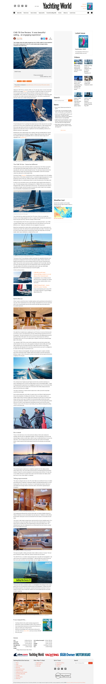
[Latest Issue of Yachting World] (90, 6)
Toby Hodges (19, 38)
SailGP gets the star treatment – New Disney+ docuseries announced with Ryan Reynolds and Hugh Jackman (63, 121)
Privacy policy (76, 682)
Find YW (84, 8)
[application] (32, 572)
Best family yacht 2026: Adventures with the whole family (78, 68)
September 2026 (80, 49)
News (56, 105)
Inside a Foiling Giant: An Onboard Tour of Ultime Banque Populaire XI (88, 69)
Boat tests (19, 81)
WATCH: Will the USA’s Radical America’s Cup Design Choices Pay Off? (88, 102)
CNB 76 (25, 91)
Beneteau (24, 175)
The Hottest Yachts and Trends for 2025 (88, 83)
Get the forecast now (58, 218)
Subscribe (84, 4)
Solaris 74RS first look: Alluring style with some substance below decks (77, 102)
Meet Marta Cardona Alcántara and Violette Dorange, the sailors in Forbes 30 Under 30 (63, 126)
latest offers (26, 630)
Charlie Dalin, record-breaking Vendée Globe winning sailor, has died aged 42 (63, 111)
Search (70, 100)
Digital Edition (83, 6)
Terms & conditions (70, 682)
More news (63, 130)
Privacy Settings (82, 682)
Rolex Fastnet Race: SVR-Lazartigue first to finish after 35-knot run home (78, 85)
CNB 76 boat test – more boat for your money (41, 286)
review (24, 81)
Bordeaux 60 (23, 137)
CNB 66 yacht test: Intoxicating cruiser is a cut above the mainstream (42, 274)
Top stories (29, 81)
